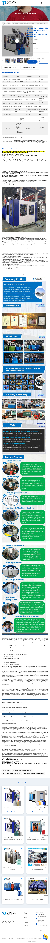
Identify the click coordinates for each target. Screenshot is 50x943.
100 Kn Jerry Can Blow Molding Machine (34, 773)
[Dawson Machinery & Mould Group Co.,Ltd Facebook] (3, 921)
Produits (8, 23)
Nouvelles (26, 922)
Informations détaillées (10, 67)
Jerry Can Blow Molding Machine (19, 23)
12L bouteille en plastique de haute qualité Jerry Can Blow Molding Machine (37, 868)
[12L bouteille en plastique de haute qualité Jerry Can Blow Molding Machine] (37, 856)
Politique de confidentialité (4, 939)
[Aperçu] (9, 915)
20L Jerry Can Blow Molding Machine (22, 770)
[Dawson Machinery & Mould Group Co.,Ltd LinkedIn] (6, 921)
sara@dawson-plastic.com (13, 761)
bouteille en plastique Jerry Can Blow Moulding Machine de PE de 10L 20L (37, 898)
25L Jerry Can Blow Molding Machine (11, 773)
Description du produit (29, 67)
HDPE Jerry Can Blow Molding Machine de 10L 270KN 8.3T (12, 868)
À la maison (3, 23)
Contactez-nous (26, 926)
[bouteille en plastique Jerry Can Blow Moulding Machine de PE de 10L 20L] (37, 886)
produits (25, 920)
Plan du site (11, 938)
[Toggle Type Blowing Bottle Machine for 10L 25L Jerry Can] (17, 41)
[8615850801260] (9, 921)
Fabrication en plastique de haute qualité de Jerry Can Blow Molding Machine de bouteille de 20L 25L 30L (12, 898)
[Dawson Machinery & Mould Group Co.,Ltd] (9, 3)
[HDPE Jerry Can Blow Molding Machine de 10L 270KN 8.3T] (12, 856)
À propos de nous (26, 916)
